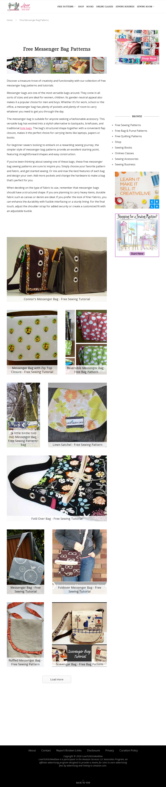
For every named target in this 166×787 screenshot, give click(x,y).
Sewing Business (125, 6)
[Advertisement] (66, 32)
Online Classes (104, 6)
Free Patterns (65, 6)
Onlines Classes (124, 153)
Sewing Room (144, 6)
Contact (46, 750)
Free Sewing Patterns (128, 125)
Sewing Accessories (126, 159)
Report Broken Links (69, 750)
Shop (81, 6)
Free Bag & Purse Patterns (131, 131)
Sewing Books (123, 147)
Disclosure (93, 750)
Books (90, 6)
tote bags (26, 128)
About (32, 750)
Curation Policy (128, 750)
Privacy (109, 750)
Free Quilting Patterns (128, 136)
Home (10, 20)
